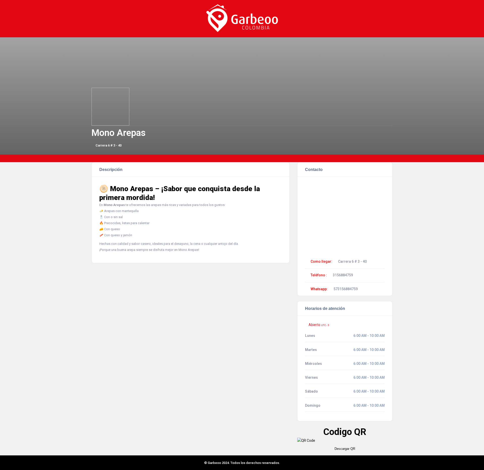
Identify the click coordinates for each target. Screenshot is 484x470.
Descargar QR (345, 449)
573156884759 (346, 289)
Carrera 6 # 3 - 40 (109, 145)
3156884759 (343, 275)
